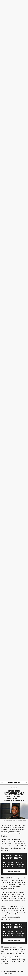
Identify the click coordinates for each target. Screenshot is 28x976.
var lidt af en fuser (20, 825)
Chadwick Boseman (18, 829)
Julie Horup (15, 788)
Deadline (21, 953)
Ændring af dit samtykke (14, 871)
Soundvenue (14, 782)
